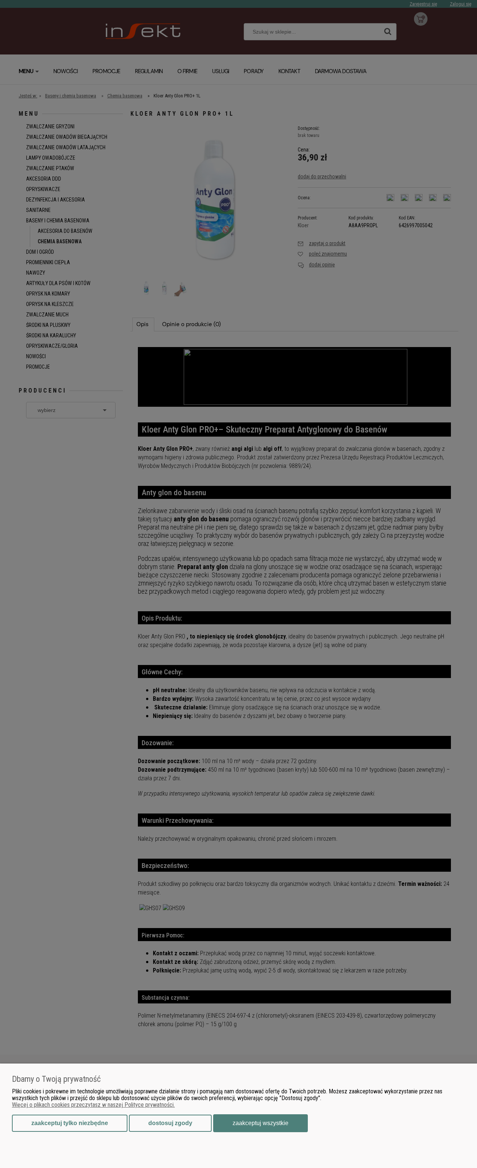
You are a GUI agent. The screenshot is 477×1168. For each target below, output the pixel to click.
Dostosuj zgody (170, 1123)
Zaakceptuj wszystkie (260, 1123)
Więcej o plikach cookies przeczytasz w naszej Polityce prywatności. (93, 1104)
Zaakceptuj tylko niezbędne (69, 1123)
